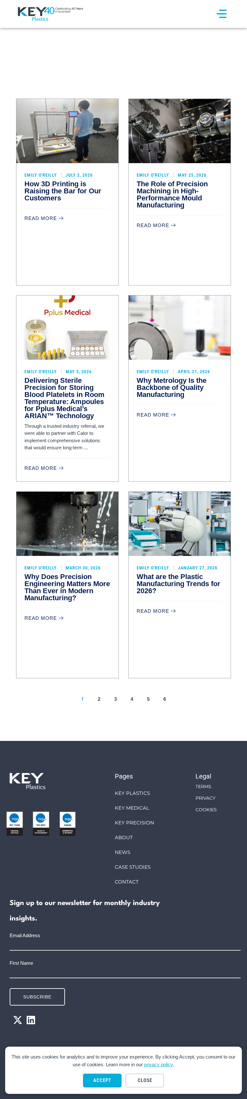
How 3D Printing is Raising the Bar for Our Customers (62, 191)
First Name (21, 963)
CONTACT (127, 882)
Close (145, 1080)
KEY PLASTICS (132, 793)
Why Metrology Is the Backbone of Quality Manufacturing (171, 387)
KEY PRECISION (134, 823)
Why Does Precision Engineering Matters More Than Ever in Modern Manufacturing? (67, 587)
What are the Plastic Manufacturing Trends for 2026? (178, 584)
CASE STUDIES (133, 867)
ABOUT (124, 837)
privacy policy (158, 1064)
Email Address (25, 935)
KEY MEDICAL (132, 808)
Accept (102, 1080)
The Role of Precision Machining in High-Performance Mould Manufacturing (172, 194)
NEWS (122, 852)
